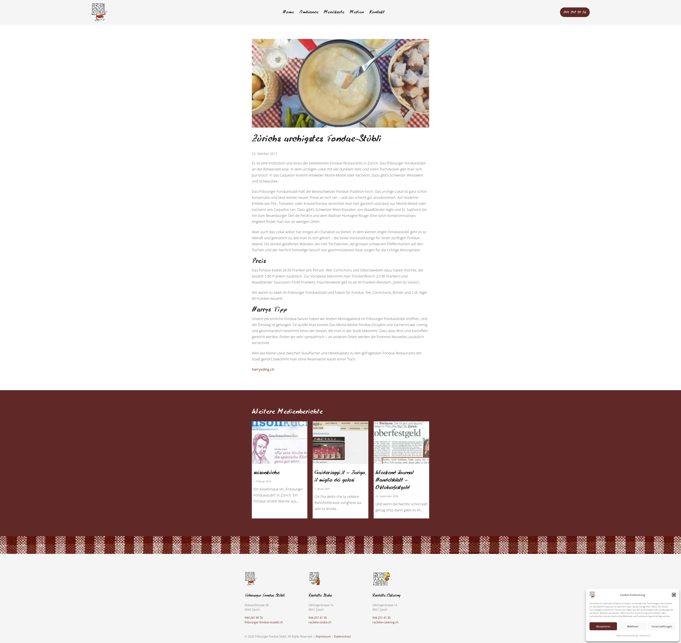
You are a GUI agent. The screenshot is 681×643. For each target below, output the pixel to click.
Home (288, 12)
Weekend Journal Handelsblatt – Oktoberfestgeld (394, 480)
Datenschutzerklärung (627, 635)
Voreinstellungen (662, 626)
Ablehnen (632, 626)
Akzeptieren (603, 626)
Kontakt (377, 12)
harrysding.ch (263, 369)
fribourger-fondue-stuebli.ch (264, 622)
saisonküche (266, 473)
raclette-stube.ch (320, 622)
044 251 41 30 (318, 618)
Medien (357, 12)
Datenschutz (342, 636)
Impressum (645, 635)
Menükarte (334, 12)
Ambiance (309, 12)
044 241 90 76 (575, 12)
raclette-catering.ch (385, 622)
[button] (674, 595)
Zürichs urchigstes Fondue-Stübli (316, 139)
